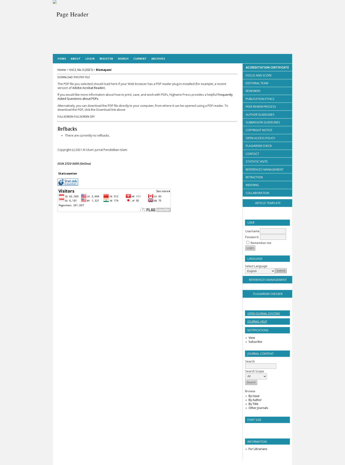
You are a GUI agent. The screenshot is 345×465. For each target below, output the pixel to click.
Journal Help (257, 322)
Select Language (256, 266)
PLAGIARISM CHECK (259, 146)
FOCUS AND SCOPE (259, 75)
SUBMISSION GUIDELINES (263, 122)
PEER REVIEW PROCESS (261, 107)
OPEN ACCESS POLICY (260, 138)
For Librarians (258, 449)
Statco (63, 173)
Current (140, 58)
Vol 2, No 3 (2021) (81, 70)
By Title (253, 404)
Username (252, 231)
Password (251, 237)
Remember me (261, 243)
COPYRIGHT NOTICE (259, 130)
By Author (255, 400)
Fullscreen (65, 116)
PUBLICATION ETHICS (260, 99)
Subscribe (255, 342)
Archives (158, 58)
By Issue (254, 396)
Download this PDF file (74, 77)
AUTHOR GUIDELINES (260, 115)
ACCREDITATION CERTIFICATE (267, 67)
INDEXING (252, 185)
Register (106, 58)
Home (62, 58)
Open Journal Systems (263, 313)
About (76, 58)
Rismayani (103, 70)
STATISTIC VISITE (257, 162)
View (252, 338)
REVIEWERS (253, 91)
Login (90, 58)
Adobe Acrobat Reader (88, 88)
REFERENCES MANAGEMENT (265, 170)
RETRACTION (254, 177)
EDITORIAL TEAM (257, 83)
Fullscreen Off (84, 116)
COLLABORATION (257, 193)
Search (123, 58)
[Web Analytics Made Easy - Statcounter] (68, 185)
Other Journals (258, 408)
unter (73, 173)
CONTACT (252, 154)
